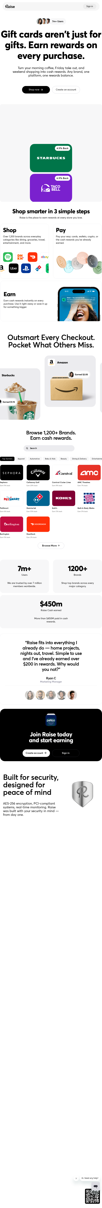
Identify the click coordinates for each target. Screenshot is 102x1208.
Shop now (34, 90)
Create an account (66, 90)
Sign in (89, 6)
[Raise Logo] (10, 6)
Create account (34, 753)
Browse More (49, 545)
